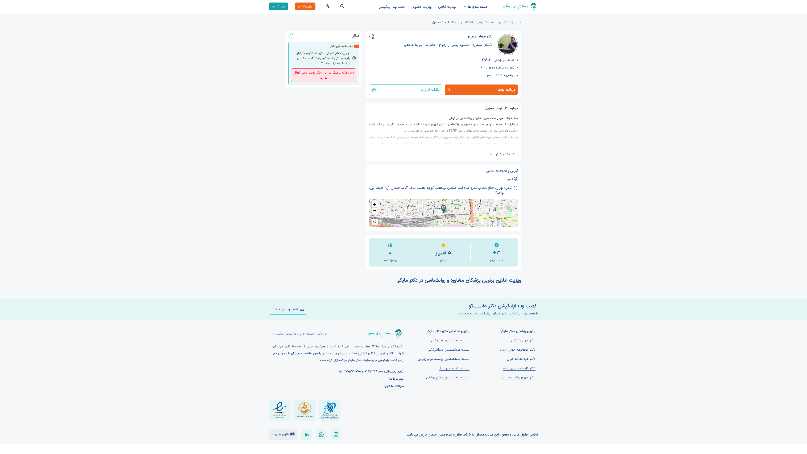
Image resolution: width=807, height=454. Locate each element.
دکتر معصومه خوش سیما (517, 349)
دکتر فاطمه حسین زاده (519, 368)
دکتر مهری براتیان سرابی (518, 377)
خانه (518, 22)
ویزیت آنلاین (447, 6)
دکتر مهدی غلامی (523, 340)
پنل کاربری (278, 6)
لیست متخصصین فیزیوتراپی (449, 340)
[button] (443, 209)
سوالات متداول (394, 386)
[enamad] (279, 410)
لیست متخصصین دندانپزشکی (448, 349)
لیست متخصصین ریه (454, 368)
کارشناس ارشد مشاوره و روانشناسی (485, 22)
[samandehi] (304, 410)
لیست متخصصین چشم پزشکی (447, 377)
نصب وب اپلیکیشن (391, 6)
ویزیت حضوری (421, 6)
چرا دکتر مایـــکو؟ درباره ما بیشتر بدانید (301, 333)
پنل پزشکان (305, 6)
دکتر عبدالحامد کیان (521, 359)
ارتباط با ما (396, 379)
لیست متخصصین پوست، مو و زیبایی (443, 359)
